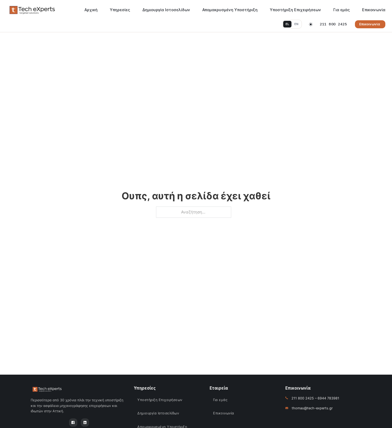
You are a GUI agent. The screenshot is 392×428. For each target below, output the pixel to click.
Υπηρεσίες (120, 9)
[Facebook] (73, 422)
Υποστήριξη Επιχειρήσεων (295, 9)
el (287, 24)
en (296, 24)
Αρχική (91, 9)
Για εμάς (341, 9)
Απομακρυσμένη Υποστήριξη (230, 9)
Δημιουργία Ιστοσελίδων (166, 9)
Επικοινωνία (373, 9)
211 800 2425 (333, 24)
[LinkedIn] (85, 422)
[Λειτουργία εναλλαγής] (310, 24)
